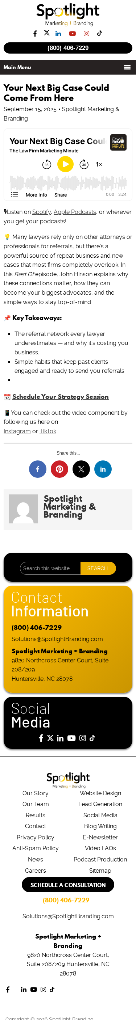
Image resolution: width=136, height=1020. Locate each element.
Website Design (100, 793)
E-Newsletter (100, 837)
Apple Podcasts (75, 211)
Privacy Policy (35, 837)
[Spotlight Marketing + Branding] (68, 25)
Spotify (41, 211)
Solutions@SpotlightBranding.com (57, 639)
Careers (35, 870)
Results (35, 815)
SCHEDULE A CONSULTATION (68, 885)
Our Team (35, 804)
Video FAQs (100, 848)
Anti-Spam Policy (35, 848)
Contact (35, 826)
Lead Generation (100, 804)
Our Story (35, 793)
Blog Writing (100, 826)
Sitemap (100, 870)
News (35, 859)
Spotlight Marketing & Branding (69, 506)
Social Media (100, 815)
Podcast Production (100, 859)
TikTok (48, 431)
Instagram (17, 431)
